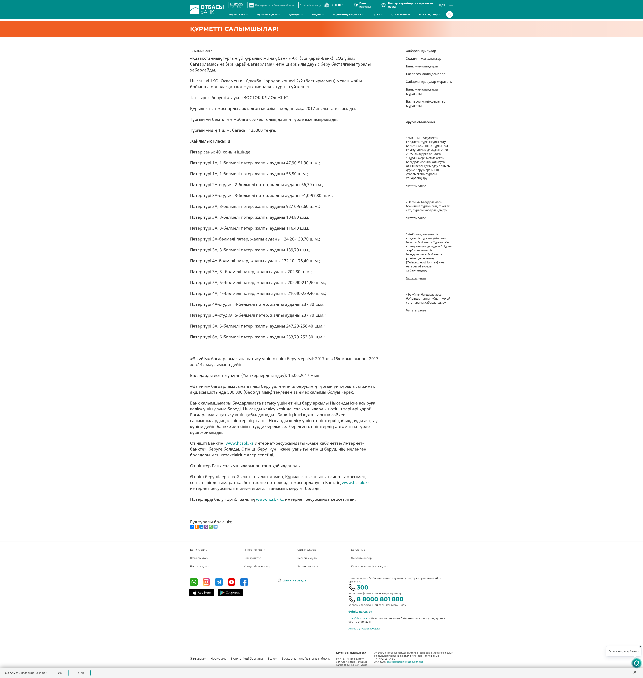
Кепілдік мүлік (307, 558)
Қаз (442, 5)
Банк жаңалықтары (422, 66)
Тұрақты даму (428, 14)
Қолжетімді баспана (347, 14)
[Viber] (206, 527)
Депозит (295, 14)
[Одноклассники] (197, 527)
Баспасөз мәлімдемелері (426, 74)
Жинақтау (198, 658)
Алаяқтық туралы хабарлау (364, 628)
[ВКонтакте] (192, 527)
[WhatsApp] (211, 527)
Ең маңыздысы (267, 14)
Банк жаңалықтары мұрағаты (422, 91)
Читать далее (416, 186)
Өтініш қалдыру (360, 611)
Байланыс (358, 549)
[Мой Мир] (201, 527)
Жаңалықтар (199, 558)
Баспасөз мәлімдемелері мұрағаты (426, 103)
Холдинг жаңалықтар (423, 58)
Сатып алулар (306, 549)
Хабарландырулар (421, 51)
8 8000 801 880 (380, 599)
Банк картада (294, 580)
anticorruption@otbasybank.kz (405, 661)
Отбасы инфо (400, 14)
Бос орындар (199, 566)
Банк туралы (199, 549)
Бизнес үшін (237, 14)
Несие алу (218, 658)
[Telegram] (215, 527)
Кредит (317, 14)
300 (362, 587)
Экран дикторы (308, 566)
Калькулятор (252, 558)
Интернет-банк (254, 549)
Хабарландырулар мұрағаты (429, 81)
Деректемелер (361, 558)
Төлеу (376, 14)
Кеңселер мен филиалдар (369, 566)
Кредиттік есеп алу (257, 566)
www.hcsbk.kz (240, 443)
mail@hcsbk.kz (358, 618)
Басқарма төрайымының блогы (306, 658)
